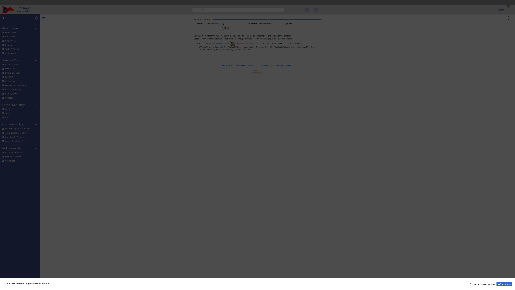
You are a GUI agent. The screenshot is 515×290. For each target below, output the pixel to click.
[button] (482, 284)
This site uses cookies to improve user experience (26, 283)
